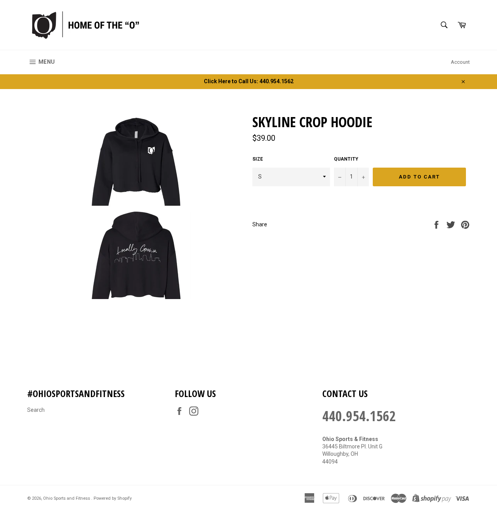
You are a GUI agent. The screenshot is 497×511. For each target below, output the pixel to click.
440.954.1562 (359, 415)
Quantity (346, 159)
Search (36, 410)
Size (257, 159)
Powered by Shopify (113, 498)
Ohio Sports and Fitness (67, 498)
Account (460, 62)
